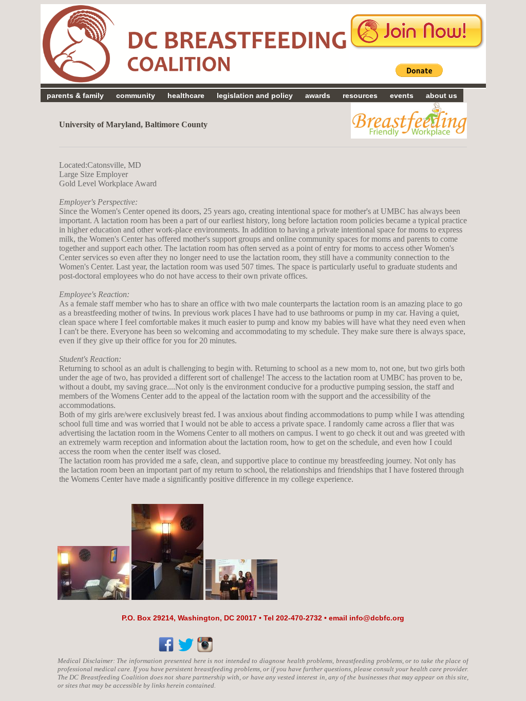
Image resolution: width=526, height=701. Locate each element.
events (402, 95)
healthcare (185, 95)
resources (360, 95)
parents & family (75, 95)
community (135, 95)
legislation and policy (255, 95)
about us (441, 95)
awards (317, 95)
